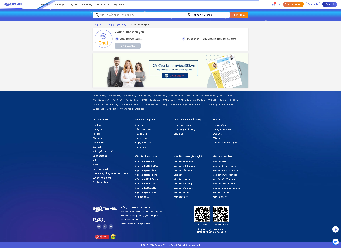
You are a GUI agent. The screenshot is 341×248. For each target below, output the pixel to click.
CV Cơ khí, (213, 100)
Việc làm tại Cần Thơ (145, 183)
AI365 (95, 164)
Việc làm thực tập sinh (224, 183)
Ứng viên (73, 4)
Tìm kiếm (239, 15)
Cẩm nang (87, 4)
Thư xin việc (141, 134)
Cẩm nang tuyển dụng (184, 129)
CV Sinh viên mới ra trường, (106, 104)
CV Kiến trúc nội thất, (131, 104)
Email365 (217, 134)
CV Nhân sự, (155, 100)
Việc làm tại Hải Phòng (146, 175)
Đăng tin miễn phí (293, 4)
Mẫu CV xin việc (143, 129)
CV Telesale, (228, 104)
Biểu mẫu (178, 134)
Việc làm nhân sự (182, 179)
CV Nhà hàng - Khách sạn (132, 109)
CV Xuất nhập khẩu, (229, 100)
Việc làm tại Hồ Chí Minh (147, 166)
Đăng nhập (313, 4)
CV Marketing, (184, 100)
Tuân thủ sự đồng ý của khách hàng (110, 173)
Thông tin (97, 129)
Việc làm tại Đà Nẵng (145, 170)
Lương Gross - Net (222, 129)
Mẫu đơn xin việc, (177, 96)
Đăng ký (330, 4)
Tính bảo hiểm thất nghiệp (226, 142)
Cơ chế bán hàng (101, 182)
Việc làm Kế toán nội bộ (224, 166)
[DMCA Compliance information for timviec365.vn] (113, 237)
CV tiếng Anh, (114, 96)
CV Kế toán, (118, 100)
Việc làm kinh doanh (183, 161)
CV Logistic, (112, 109)
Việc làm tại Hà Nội (144, 161)
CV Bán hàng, (169, 100)
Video (95, 160)
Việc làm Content (221, 192)
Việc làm (45, 4)
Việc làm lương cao (183, 188)
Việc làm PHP (219, 161)
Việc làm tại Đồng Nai (145, 188)
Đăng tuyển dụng (182, 125)
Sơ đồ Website (100, 156)
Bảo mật (97, 147)
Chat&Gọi (130, 46)
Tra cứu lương (219, 125)
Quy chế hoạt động (102, 178)
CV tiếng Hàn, (144, 96)
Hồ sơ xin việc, (99, 96)
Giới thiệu (97, 125)
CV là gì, (228, 96)
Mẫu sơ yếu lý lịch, (213, 96)
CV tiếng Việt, (129, 96)
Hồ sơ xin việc (142, 138)
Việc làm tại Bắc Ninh (145, 192)
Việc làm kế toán (182, 192)
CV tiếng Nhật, (160, 96)
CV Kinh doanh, (133, 100)
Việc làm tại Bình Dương (147, 179)
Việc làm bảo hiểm (183, 170)
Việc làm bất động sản (185, 166)
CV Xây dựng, (199, 100)
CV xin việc (59, 4)
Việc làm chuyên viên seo (225, 175)
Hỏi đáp (96, 134)
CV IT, (144, 100)
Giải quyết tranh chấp (103, 151)
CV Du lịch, (200, 104)
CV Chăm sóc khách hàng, (155, 104)
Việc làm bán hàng (183, 183)
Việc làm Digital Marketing (226, 170)
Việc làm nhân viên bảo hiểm (226, 188)
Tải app (216, 138)
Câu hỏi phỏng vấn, (102, 100)
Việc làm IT (179, 175)
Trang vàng (140, 147)
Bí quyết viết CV (143, 142)
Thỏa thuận (98, 142)
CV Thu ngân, (214, 104)
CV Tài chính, (99, 109)
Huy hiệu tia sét (100, 169)
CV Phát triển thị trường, (181, 104)
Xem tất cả (140, 197)
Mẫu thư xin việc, (195, 96)
